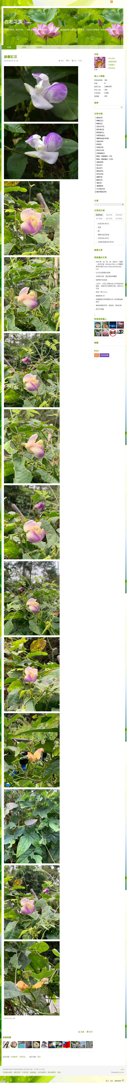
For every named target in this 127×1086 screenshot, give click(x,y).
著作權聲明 (42, 1072)
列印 (91, 1032)
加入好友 (111, 58)
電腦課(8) (99, 186)
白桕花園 (14, 21)
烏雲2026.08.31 (103, 224)
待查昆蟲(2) (100, 135)
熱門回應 (109, 219)
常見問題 (25, 1072)
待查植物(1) (100, 153)
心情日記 (22, 1057)
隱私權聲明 (52, 1072)
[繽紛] (28, 1044)
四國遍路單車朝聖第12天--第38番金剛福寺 (109, 300)
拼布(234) (99, 174)
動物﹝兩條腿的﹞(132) (104, 159)
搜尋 (122, 107)
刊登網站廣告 (7, 1072)
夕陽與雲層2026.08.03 (106, 242)
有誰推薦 (7, 1037)
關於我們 (17, 1072)
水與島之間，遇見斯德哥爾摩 (106, 276)
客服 (59, 1072)
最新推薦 (119, 215)
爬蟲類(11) (100, 132)
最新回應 (109, 215)
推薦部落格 (112, 62)
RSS (96, 355)
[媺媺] (74, 1044)
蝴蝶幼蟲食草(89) (102, 138)
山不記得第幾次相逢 (103, 273)
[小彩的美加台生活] (89, 1044)
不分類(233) (100, 189)
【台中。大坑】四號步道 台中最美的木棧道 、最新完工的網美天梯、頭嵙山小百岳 (110, 286)
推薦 (82, 1032)
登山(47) (99, 165)
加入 (111, 1081)
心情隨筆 (14, 1057)
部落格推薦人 (100, 319)
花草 (39, 1057)
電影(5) (99, 183)
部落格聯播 (104, 355)
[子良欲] (43, 1044)
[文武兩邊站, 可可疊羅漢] (66, 1044)
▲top (122, 1069)
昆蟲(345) (99, 141)
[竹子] (59, 1044)
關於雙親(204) (101, 192)
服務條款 (33, 1072)
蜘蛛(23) (99, 123)
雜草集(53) (100, 129)
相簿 (24, 47)
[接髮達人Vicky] (6, 1044)
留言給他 (111, 68)
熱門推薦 (119, 219)
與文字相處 (100, 309)
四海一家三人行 (101, 292)
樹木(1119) (100, 150)
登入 (107, 1081)
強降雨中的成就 (101, 280)
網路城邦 (118, 1081)
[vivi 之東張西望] (21, 1044)
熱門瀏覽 (99, 219)
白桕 (95, 69)
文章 (9, 47)
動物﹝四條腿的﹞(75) (104, 156)
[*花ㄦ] (13, 1044)
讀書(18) (99, 177)
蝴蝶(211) (99, 121)
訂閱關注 (111, 65)
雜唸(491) (99, 171)
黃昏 (99, 227)
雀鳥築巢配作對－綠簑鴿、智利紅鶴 (109, 305)
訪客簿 (39, 47)
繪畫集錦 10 (100, 296)
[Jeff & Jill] (51, 1044)
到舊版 (29, 23)
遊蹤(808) (99, 162)
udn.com (121, 1072)
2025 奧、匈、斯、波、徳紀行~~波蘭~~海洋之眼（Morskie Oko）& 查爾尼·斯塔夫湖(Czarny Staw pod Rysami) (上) (110, 265)
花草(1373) (100, 126)
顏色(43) (99, 118)
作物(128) (99, 147)
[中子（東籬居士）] (36, 1044)
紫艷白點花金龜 (103, 235)
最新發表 (99, 215)
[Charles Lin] (81, 1044)
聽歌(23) (99, 180)
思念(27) (99, 168)
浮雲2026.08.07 (103, 238)
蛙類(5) (99, 144)
